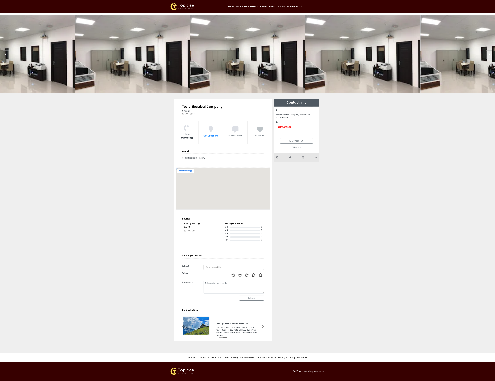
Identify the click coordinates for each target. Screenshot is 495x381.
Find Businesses (247, 357)
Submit (251, 298)
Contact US (297, 140)
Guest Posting (231, 357)
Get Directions (210, 135)
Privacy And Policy (286, 357)
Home (231, 6)
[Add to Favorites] (260, 131)
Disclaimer (302, 357)
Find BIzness (293, 6)
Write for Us (216, 357)
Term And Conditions (266, 357)
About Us (192, 357)
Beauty (239, 6)
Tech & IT (281, 6)
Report (297, 147)
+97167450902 (283, 127)
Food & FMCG (251, 6)
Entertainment (267, 6)
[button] (295, 6)
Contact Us (204, 357)
